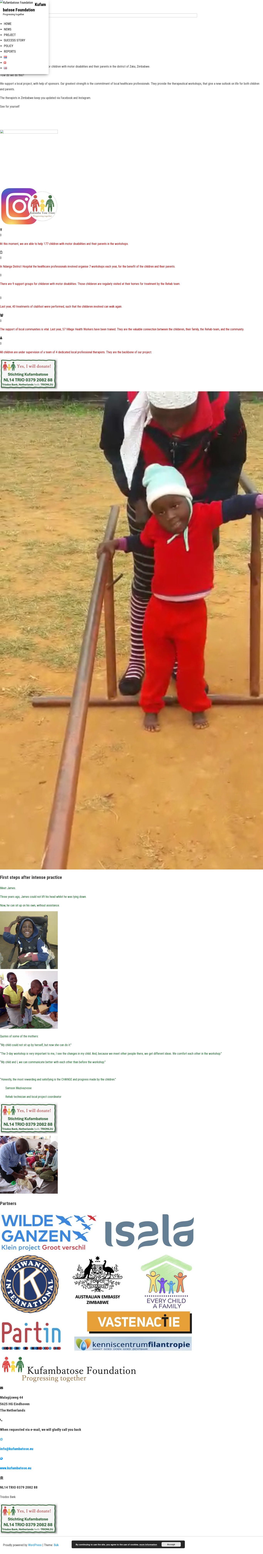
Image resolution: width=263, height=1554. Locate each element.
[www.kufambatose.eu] (1, 1458)
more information (148, 1544)
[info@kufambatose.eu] (1, 1439)
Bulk (56, 1545)
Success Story (14, 40)
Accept (171, 1544)
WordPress (35, 1545)
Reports (10, 51)
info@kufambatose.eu (16, 1449)
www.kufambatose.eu (15, 1468)
